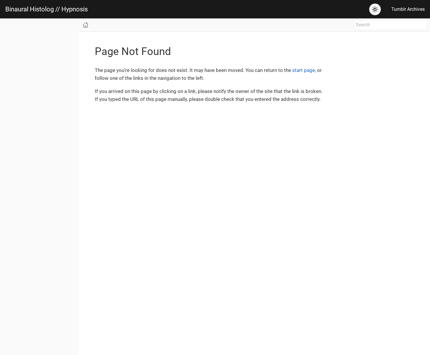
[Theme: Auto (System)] (375, 9)
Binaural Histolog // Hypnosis (46, 9)
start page (303, 70)
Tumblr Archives (408, 9)
